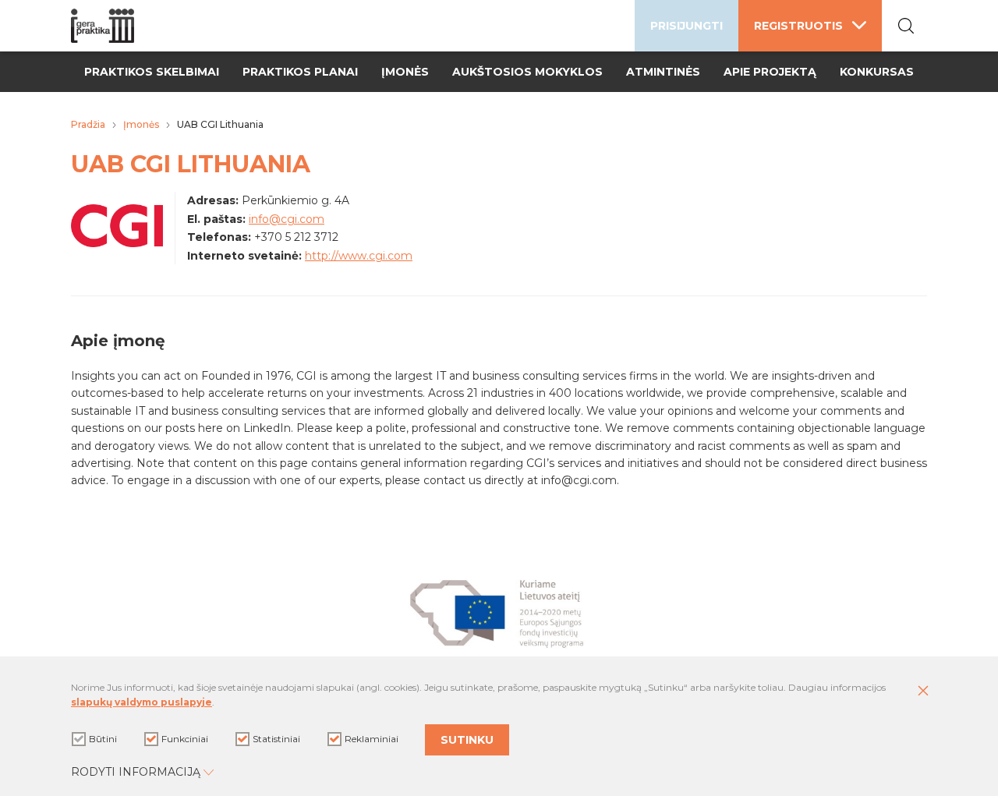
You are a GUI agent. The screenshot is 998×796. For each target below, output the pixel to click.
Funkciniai (184, 739)
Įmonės (405, 72)
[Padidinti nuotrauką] (117, 243)
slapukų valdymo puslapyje (141, 702)
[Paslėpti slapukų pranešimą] (923, 691)
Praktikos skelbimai (151, 72)
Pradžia (88, 124)
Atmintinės (663, 72)
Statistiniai (276, 739)
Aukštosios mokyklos (527, 72)
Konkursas (877, 72)
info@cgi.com (286, 219)
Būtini (103, 739)
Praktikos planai (300, 72)
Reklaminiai (371, 739)
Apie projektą (770, 72)
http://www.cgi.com (358, 256)
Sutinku (467, 740)
